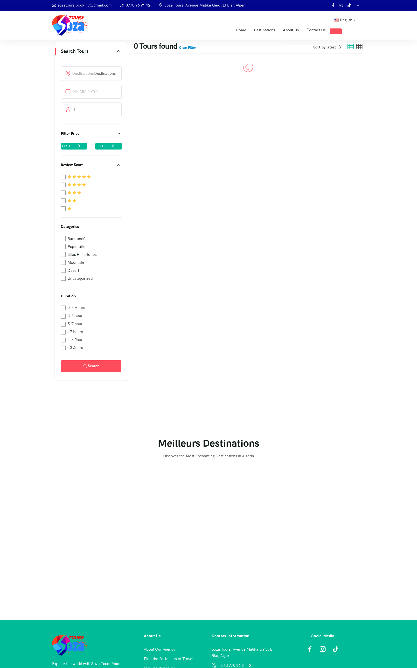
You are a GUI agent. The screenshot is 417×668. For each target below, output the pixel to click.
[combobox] (105, 73)
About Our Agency (159, 649)
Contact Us (316, 30)
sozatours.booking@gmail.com (85, 5)
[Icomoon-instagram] (323, 649)
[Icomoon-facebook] (310, 649)
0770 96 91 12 (138, 5)
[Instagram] (341, 5)
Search (93, 365)
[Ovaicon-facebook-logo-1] (333, 5)
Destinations (264, 30)
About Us (291, 30)
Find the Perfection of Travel (168, 658)
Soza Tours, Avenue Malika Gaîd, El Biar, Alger (204, 5)
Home (241, 30)
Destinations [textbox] (105, 73)
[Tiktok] (349, 5)
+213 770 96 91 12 (235, 665)
